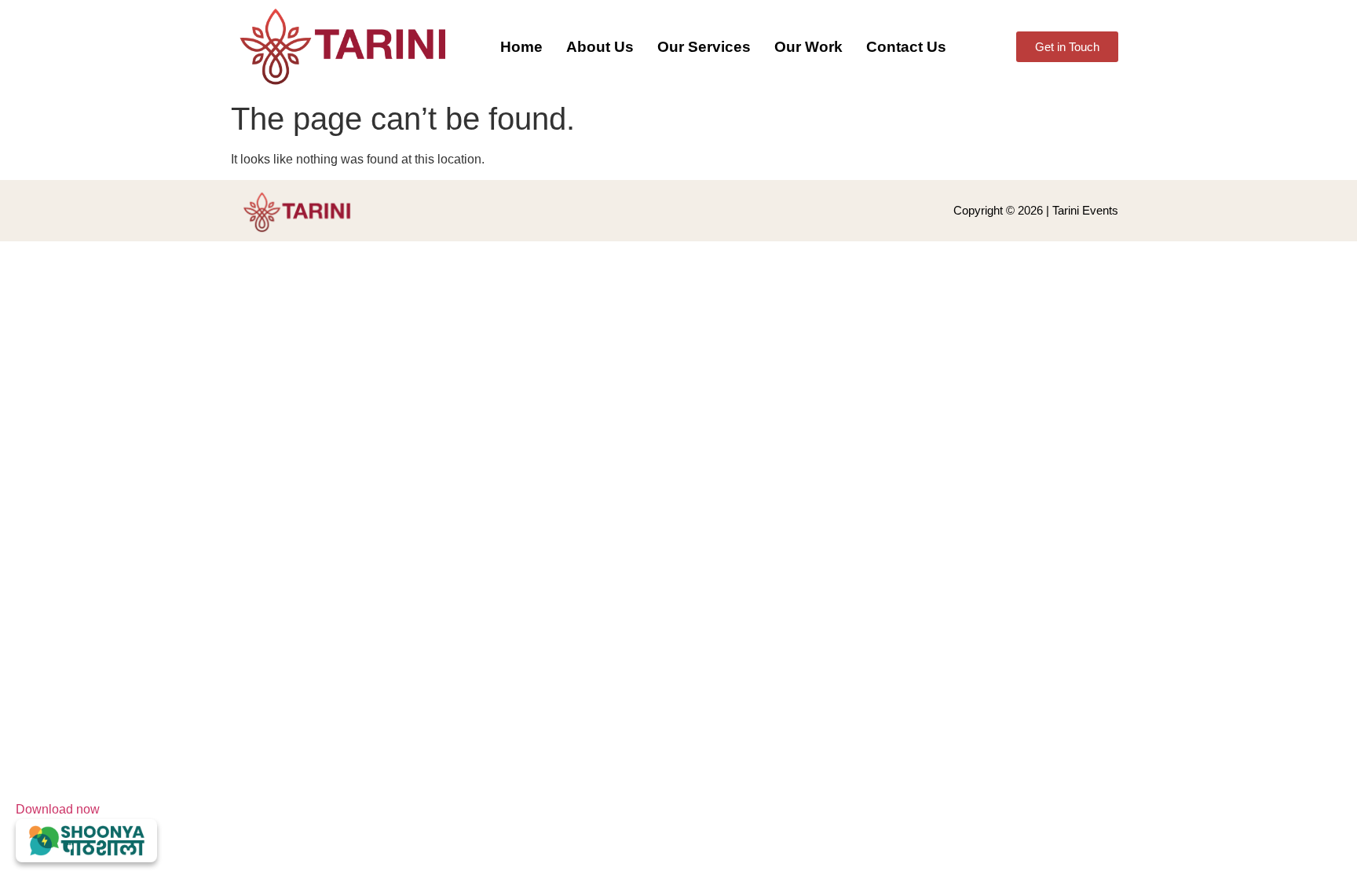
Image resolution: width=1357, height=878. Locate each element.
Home (521, 47)
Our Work (808, 47)
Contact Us (906, 47)
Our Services (704, 47)
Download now (58, 809)
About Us (600, 47)
